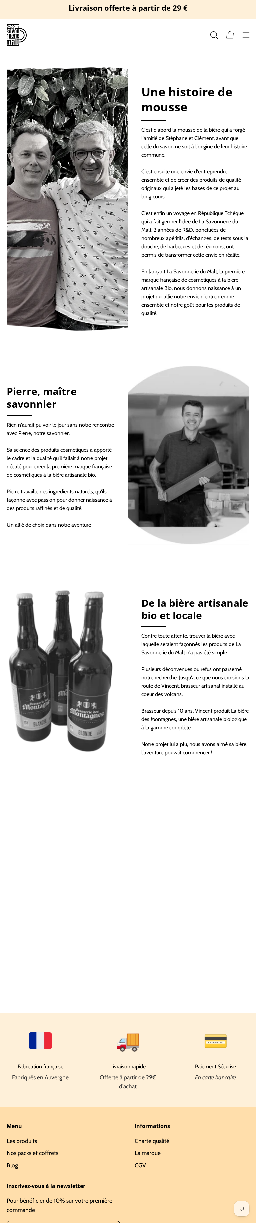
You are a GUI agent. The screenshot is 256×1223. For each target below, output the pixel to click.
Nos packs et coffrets (32, 1152)
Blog (12, 1164)
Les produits (22, 1140)
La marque (148, 1152)
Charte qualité (152, 1140)
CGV (140, 1164)
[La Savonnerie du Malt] (17, 35)
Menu (14, 1126)
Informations (152, 1126)
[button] (213, 35)
